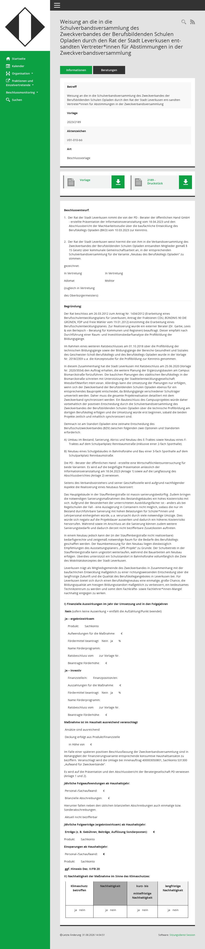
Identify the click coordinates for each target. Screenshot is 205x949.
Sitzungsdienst (182, 935)
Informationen (76, 70)
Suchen (17, 100)
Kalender (18, 66)
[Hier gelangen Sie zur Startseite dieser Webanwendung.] (25, 27)
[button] (25, 73)
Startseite (18, 59)
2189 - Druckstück (155, 181)
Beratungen (109, 70)
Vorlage (85, 180)
